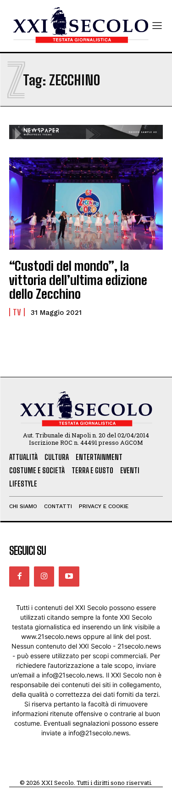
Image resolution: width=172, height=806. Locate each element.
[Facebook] (19, 576)
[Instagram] (44, 576)
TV (17, 312)
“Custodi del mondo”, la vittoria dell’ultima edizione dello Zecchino (78, 280)
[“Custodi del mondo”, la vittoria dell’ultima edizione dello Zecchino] (86, 203)
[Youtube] (69, 576)
